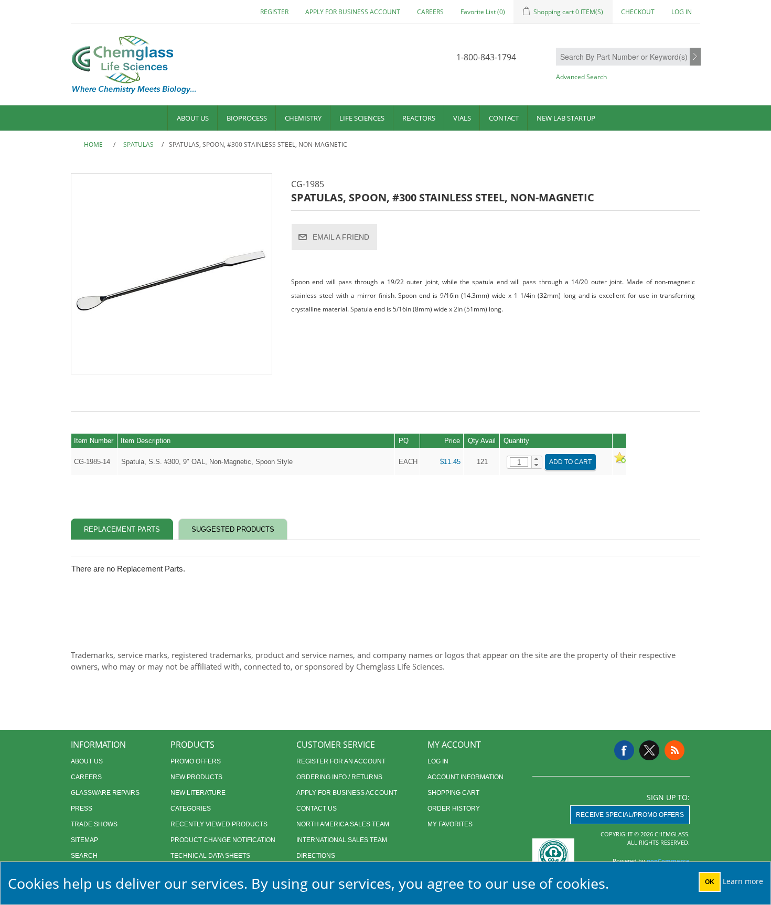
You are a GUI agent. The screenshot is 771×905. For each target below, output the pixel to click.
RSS (674, 750)
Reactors (418, 118)
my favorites (450, 824)
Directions (315, 855)
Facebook (624, 750)
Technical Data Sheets (210, 855)
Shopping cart (453, 792)
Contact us (316, 808)
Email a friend (341, 237)
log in (437, 761)
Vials (462, 118)
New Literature (198, 792)
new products (196, 777)
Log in (681, 11)
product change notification (222, 840)
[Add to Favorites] (619, 462)
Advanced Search (581, 76)
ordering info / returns (339, 777)
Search (695, 57)
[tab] (122, 529)
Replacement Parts (122, 529)
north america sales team (342, 824)
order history (453, 808)
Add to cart (570, 462)
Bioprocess (247, 118)
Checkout (638, 11)
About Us (193, 118)
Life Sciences (361, 118)
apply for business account (352, 11)
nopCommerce (668, 861)
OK (709, 882)
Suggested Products (232, 529)
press (81, 808)
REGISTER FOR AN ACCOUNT (340, 761)
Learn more (743, 881)
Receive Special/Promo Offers (630, 814)
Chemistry (303, 118)
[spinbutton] (519, 462)
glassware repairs (105, 792)
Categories (190, 808)
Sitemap (84, 840)
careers (430, 11)
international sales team (341, 840)
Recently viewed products (218, 824)
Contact (504, 118)
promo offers (195, 761)
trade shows (94, 824)
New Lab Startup (566, 118)
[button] (536, 459)
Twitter (649, 750)
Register (274, 11)
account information (465, 777)
